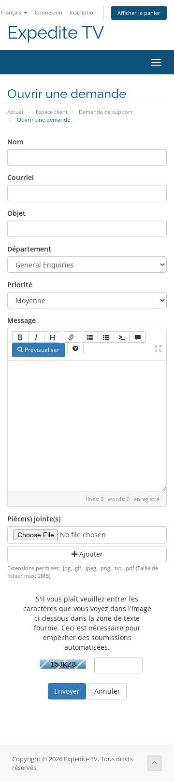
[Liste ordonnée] (106, 337)
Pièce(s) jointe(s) (33, 518)
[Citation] (138, 337)
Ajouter (90, 554)
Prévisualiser (41, 350)
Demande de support (105, 111)
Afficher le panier (138, 12)
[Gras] (20, 337)
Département (29, 248)
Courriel (20, 177)
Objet (16, 213)
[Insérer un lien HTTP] (71, 337)
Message (21, 320)
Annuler (107, 691)
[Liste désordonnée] (90, 337)
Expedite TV (55, 32)
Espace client (52, 111)
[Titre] (52, 337)
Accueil (16, 111)
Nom (15, 141)
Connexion (48, 12)
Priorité (19, 284)
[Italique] (36, 337)
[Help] (75, 348)
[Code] (122, 337)
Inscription (83, 12)
